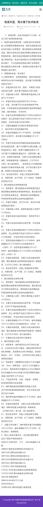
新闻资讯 (12, 16)
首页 (5, 16)
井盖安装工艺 (21, 16)
